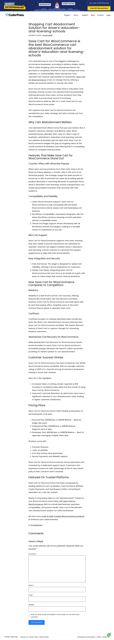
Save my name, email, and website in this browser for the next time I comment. (55, 615)
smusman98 (47, 35)
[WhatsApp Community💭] (86, 637)
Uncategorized (36, 525)
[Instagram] (106, 637)
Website (31, 605)
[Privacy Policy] (33, 637)
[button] (99, 8)
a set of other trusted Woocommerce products (62, 516)
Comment (32, 554)
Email (30, 595)
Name (31, 585)
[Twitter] (98, 637)
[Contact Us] (24, 637)
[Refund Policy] (44, 637)
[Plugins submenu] (70, 15)
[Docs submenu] (78, 15)
